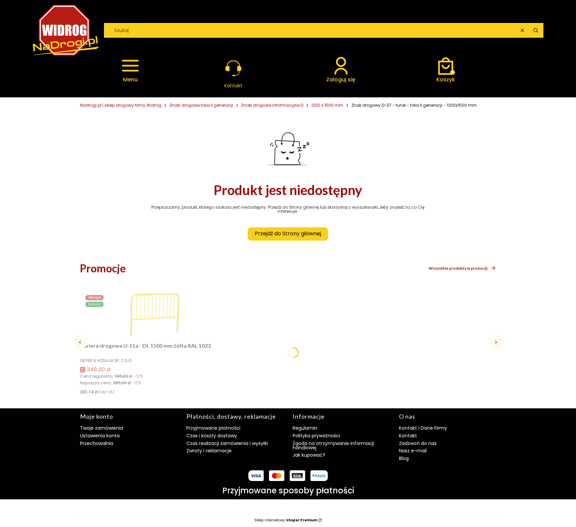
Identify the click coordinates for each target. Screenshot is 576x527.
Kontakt (408, 435)
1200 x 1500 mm (327, 105)
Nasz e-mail (413, 450)
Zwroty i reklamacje (209, 450)
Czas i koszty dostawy (211, 435)
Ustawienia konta (100, 435)
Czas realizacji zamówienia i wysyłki (227, 443)
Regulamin (305, 428)
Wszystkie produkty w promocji (458, 268)
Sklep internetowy (285, 520)
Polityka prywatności (316, 435)
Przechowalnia (96, 443)
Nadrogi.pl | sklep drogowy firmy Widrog (120, 105)
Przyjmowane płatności (213, 428)
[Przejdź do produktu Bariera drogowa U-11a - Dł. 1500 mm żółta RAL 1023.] (155, 315)
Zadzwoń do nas (418, 443)
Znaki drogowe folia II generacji (201, 105)
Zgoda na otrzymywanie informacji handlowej (333, 445)
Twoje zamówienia (101, 428)
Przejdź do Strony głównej (288, 233)
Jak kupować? (309, 455)
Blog (404, 458)
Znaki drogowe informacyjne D (272, 105)
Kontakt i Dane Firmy (423, 428)
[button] (536, 30)
